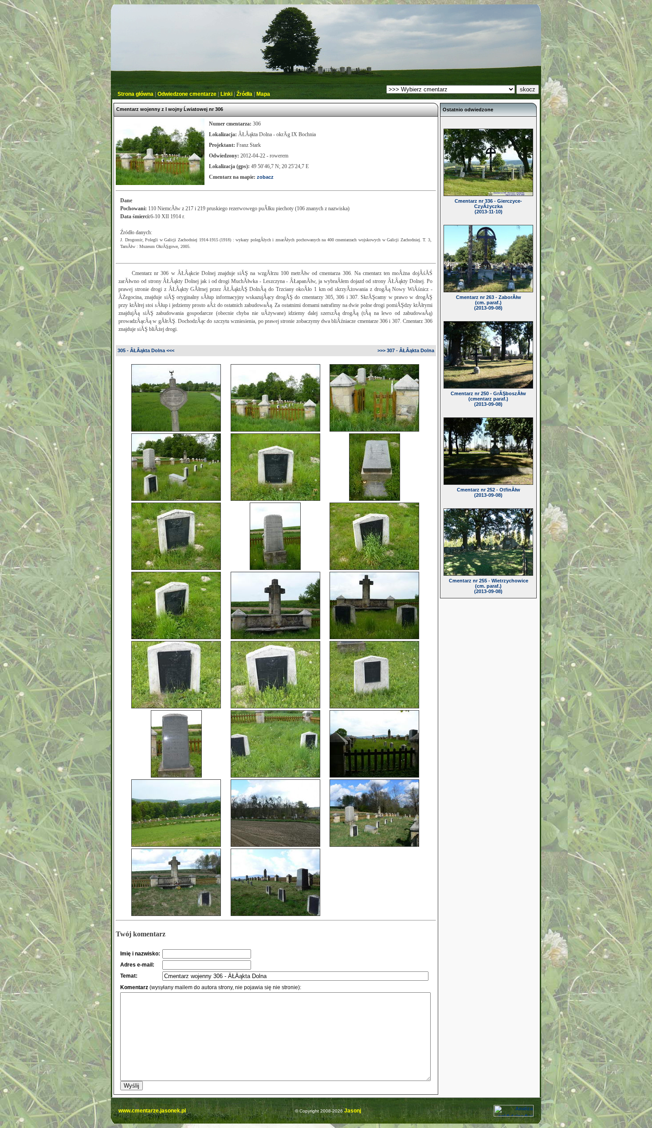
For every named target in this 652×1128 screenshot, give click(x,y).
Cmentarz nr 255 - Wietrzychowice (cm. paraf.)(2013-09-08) (488, 586)
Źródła (244, 94)
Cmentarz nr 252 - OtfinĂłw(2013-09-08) (488, 492)
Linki (226, 94)
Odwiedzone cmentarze (186, 94)
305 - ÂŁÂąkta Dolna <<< (146, 350)
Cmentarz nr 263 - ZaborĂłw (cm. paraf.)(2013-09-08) (488, 302)
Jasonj (352, 1111)
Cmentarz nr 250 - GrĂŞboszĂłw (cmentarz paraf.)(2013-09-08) (488, 399)
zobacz (265, 177)
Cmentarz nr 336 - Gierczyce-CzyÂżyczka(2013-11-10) (488, 206)
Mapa (263, 94)
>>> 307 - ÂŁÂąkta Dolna (405, 350)
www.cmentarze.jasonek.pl (152, 1111)
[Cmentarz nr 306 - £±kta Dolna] (176, 428)
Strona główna (135, 94)
